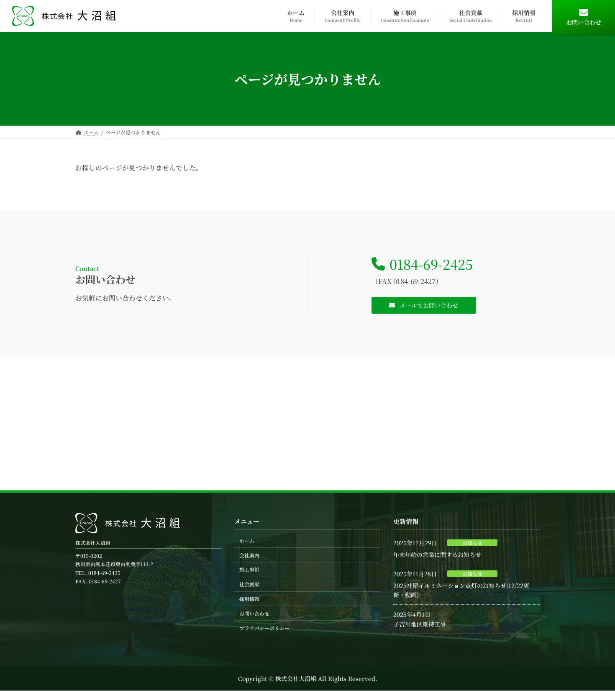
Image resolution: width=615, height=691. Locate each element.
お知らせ (472, 543)
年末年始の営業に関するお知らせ (437, 554)
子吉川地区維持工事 (419, 624)
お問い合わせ (583, 22)
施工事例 (249, 569)
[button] (422, 263)
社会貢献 (249, 584)
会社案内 (249, 555)
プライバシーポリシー (264, 628)
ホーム (246, 540)
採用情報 (249, 598)
